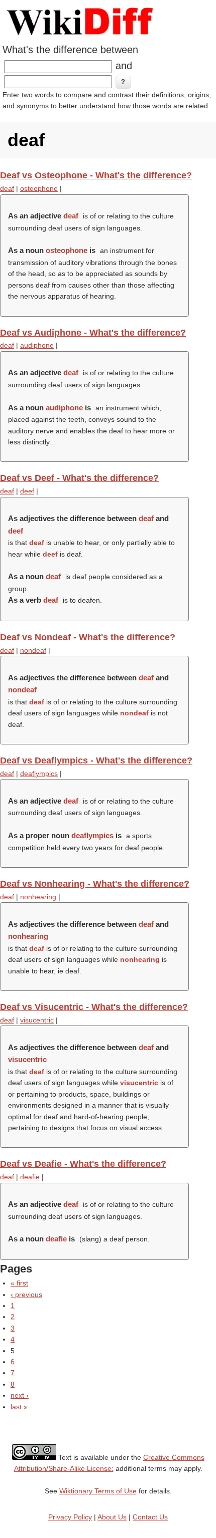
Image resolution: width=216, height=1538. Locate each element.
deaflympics (39, 774)
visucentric (37, 1020)
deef (27, 491)
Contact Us (150, 1517)
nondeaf (33, 650)
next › (20, 1395)
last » (19, 1407)
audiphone (37, 345)
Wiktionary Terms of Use (98, 1491)
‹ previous (26, 1295)
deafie (30, 1177)
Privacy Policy (70, 1517)
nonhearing (38, 897)
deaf (7, 188)
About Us (112, 1517)
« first (19, 1283)
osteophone (39, 188)
